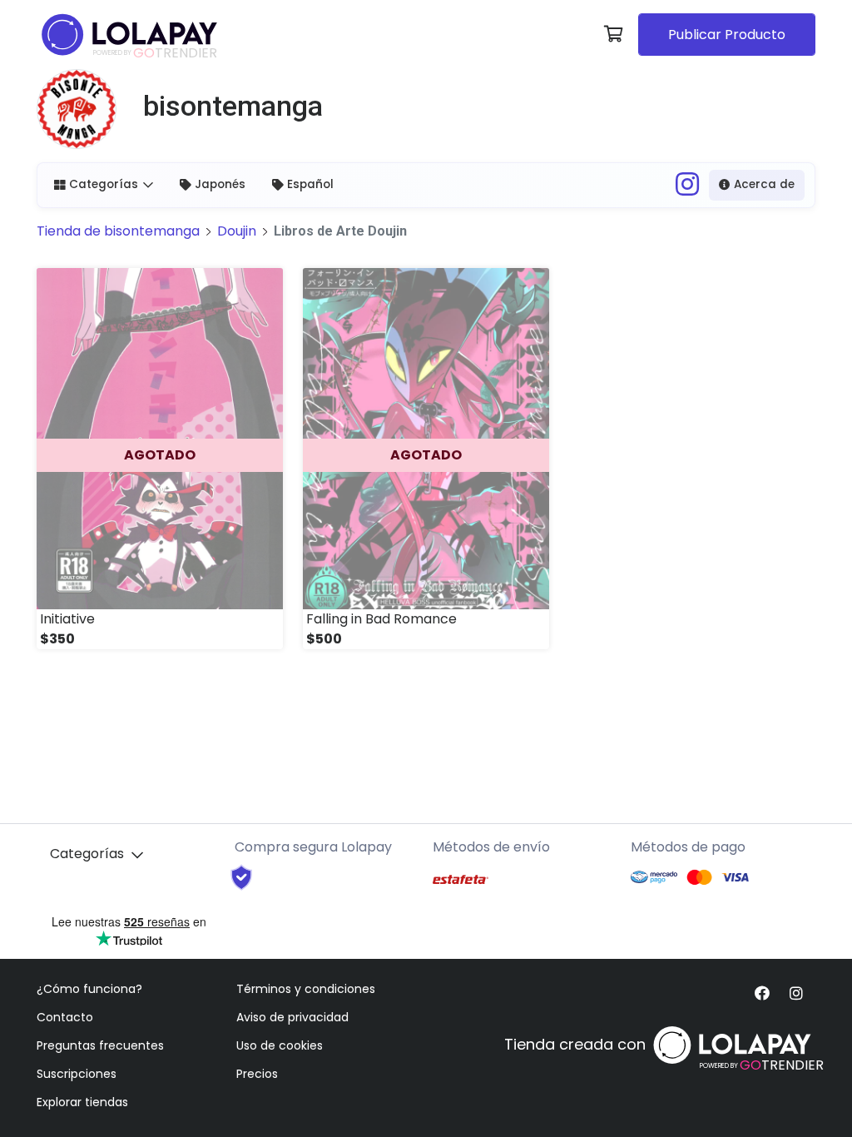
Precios (257, 1073)
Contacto (65, 1017)
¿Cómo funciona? (89, 989)
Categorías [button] (103, 184)
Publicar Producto (726, 34)
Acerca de (764, 184)
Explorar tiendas (82, 1102)
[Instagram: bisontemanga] (687, 189)
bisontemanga (118, 231)
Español (310, 184)
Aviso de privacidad (292, 1017)
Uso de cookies (279, 1045)
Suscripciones (76, 1073)
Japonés (220, 184)
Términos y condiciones (305, 989)
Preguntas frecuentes (100, 1045)
